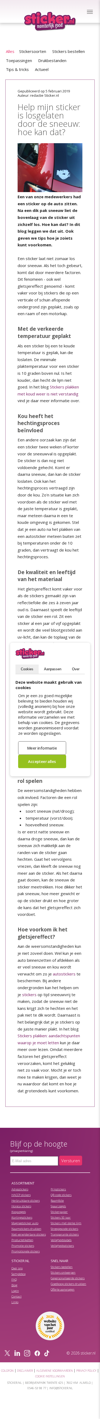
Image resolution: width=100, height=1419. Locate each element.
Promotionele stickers (25, 1251)
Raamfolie (57, 1200)
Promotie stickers (22, 1246)
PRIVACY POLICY (86, 1370)
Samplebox (18, 1274)
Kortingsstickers (21, 1217)
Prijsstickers (58, 1189)
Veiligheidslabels (61, 1240)
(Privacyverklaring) (21, 1151)
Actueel (42, 69)
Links (14, 1302)
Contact (16, 1296)
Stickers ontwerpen (63, 1272)
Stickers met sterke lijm (66, 1223)
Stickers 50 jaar (61, 1217)
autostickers (64, 974)
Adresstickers (19, 1189)
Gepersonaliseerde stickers (68, 1278)
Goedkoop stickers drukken (68, 1284)
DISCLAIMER (25, 1370)
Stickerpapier (59, 1212)
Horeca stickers (21, 1206)
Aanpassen (52, 669)
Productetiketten (22, 1240)
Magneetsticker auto (24, 1223)
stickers (29, 994)
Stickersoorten (32, 51)
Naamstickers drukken (26, 1229)
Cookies (27, 669)
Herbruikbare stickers (25, 1200)
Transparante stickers (65, 1234)
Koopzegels (18, 1212)
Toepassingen (19, 60)
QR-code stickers (61, 1195)
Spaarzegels (58, 1206)
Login (15, 1291)
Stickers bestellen (68, 51)
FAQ (14, 1279)
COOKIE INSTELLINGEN (50, 1376)
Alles (10, 51)
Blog (14, 1285)
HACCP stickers (21, 1195)
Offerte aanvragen (62, 1289)
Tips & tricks (17, 69)
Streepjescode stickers (64, 1229)
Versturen (70, 1160)
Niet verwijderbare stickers (28, 1234)
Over (75, 669)
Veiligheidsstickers (62, 1246)
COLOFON (7, 1370)
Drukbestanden (52, 60)
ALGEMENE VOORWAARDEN (54, 1370)
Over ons (17, 1268)
